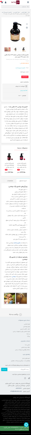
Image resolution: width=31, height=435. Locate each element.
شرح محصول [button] (23, 181)
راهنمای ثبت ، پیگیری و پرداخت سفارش (20, 361)
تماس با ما (27, 345)
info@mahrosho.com (16, 391)
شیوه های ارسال (26, 358)
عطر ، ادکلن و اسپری (25, 329)
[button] (3, 2)
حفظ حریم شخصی (25, 347)
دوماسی (14, 276)
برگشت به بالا (14, 314)
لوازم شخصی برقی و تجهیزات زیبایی (21, 331)
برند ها (28, 334)
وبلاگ (28, 336)
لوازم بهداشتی (26, 326)
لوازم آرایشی (27, 324)
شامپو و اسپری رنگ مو (20, 67)
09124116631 (19, 388)
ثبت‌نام (4, 369)
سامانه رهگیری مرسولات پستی (22, 350)
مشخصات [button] (10, 181)
